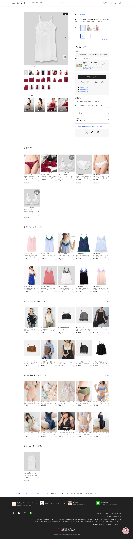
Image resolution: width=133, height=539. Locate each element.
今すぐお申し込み (87, 68)
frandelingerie (19, 493)
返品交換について (84, 91)
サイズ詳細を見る (104, 39)
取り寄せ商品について (85, 89)
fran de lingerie (81, 14)
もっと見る (105, 107)
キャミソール (45, 493)
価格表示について (84, 87)
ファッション (29, 493)
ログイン (105, 3)
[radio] (83, 29)
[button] (46, 38)
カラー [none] (77, 27)
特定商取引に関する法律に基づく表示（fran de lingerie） (89, 126)
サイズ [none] (77, 36)
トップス (37, 493)
